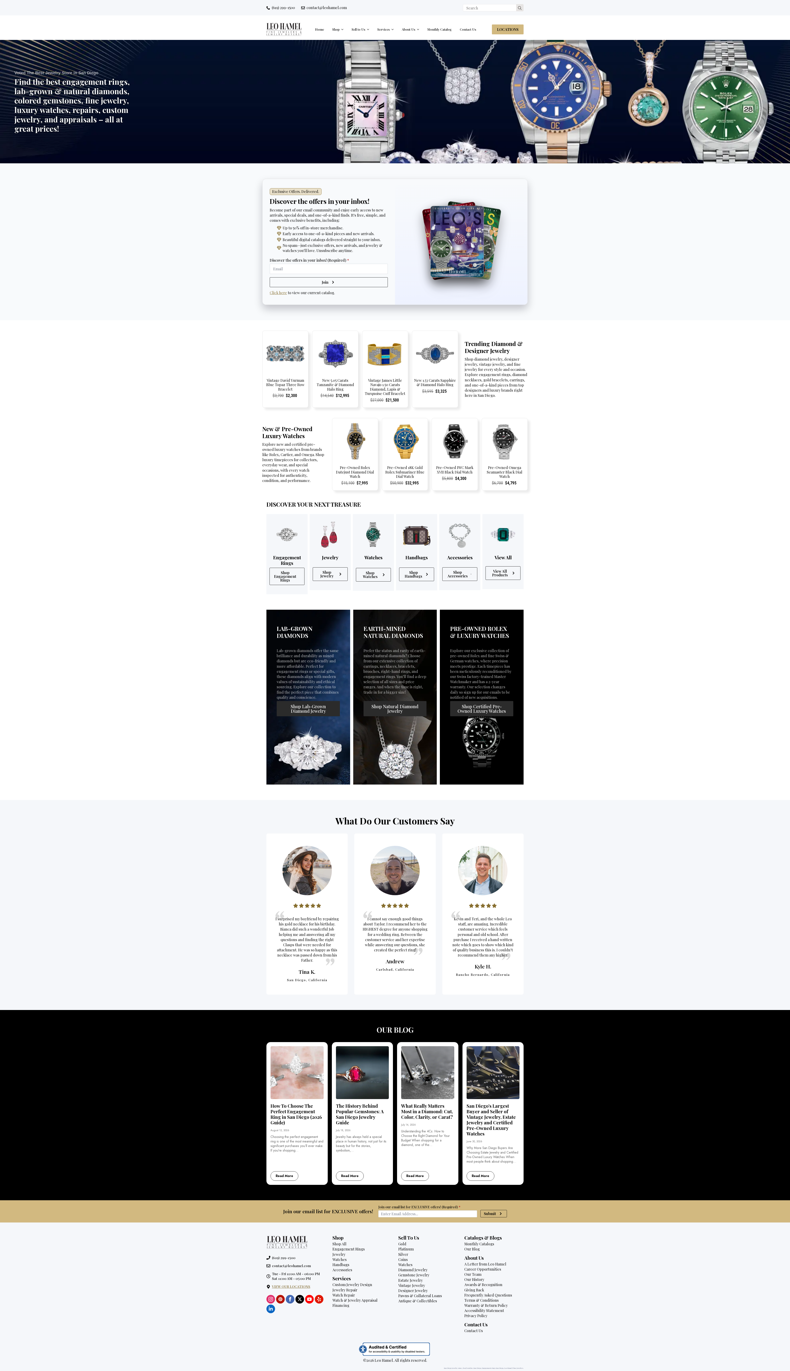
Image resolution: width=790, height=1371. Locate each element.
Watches (339, 1259)
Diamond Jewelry (413, 1269)
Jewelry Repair (344, 1289)
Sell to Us (358, 29)
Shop (336, 29)
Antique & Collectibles (417, 1300)
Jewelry (338, 1254)
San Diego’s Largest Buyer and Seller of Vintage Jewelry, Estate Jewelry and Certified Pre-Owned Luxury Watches (491, 1120)
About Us (408, 29)
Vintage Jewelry (411, 1285)
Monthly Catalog (439, 29)
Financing (340, 1305)
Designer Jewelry (413, 1290)
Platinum (406, 1249)
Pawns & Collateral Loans (420, 1295)
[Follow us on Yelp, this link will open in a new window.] (319, 1299)
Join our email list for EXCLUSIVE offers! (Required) (419, 1207)
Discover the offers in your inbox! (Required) (309, 260)
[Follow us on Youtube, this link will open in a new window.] (309, 1299)
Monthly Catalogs (479, 1243)
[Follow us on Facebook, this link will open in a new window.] (290, 1299)
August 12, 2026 (280, 1130)
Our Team (472, 1274)
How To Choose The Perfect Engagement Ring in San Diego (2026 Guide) (296, 1114)
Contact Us (468, 29)
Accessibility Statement (484, 1310)
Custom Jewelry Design (352, 1284)
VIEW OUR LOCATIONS (291, 1286)
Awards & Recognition (483, 1284)
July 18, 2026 (343, 1130)
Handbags (340, 1264)
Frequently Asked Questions (488, 1295)
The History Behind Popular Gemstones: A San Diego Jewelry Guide (360, 1114)
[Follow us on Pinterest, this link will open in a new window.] (280, 1299)
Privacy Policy (475, 1315)
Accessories (342, 1269)
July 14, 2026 (408, 1125)
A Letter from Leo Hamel (485, 1264)
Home (319, 29)
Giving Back (474, 1289)
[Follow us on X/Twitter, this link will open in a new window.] (299, 1299)
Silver (403, 1254)
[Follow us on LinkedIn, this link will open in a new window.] (270, 1309)
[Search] (519, 8)
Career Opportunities (482, 1269)
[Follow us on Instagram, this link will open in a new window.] (270, 1299)
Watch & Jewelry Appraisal (355, 1300)
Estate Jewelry (410, 1280)
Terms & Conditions (481, 1300)
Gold (402, 1243)
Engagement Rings (348, 1249)
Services (383, 29)
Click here (278, 292)
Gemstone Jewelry (413, 1274)
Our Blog (472, 1249)
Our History (474, 1279)
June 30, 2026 (474, 1141)
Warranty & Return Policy (486, 1305)
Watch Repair (343, 1295)
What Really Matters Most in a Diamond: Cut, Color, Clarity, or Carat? (427, 1111)
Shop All (339, 1243)
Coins (403, 1259)
